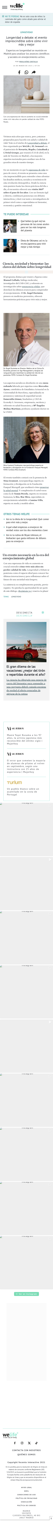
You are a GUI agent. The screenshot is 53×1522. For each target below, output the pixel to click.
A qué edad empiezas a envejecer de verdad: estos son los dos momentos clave (27, 528)
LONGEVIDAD (16, 597)
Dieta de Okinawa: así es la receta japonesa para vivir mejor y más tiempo (34, 243)
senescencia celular (31, 286)
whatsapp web (26, 72)
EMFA (26, 1491)
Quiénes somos (27, 1454)
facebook (19, 71)
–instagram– (22, 1442)
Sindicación (26, 1502)
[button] (26, 829)
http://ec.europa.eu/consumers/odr (29, 1480)
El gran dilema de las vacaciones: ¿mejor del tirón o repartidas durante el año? (26, 670)
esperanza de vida (36, 170)
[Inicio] (17, 10)
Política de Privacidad (26, 1498)
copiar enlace (33, 72)
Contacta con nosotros (26, 1450)
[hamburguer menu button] (4, 7)
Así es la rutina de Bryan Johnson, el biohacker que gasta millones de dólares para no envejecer (26, 538)
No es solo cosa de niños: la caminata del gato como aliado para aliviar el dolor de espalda (25, 19)
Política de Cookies (26, 1505)
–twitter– (29, 1442)
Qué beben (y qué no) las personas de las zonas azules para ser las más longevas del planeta (35, 225)
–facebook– (14, 1442)
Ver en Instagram (28, 1294)
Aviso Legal (26, 1487)
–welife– (36, 1442)
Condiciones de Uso (26, 1495)
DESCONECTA (24, 612)
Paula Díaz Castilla (28, 61)
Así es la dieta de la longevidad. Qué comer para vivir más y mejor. (27, 521)
